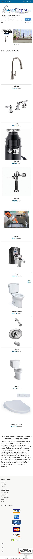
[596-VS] (16, 69)
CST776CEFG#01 (17, 312)
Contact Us (3, 484)
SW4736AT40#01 (16, 424)
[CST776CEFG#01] (16, 294)
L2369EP (16, 349)
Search (28, 19)
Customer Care (4, 492)
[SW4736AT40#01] (16, 407)
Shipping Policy (5, 497)
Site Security (4, 501)
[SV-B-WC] (16, 219)
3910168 (16, 199)
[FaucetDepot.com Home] (16, 9)
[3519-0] (16, 369)
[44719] (16, 256)
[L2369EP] (16, 332)
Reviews (3, 486)
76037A (16, 161)
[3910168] (16, 181)
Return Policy (4, 499)
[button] (15, 44)
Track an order (4, 495)
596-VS (16, 86)
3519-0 (16, 387)
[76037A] (16, 144)
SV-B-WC (16, 236)
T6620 (16, 124)
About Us (3, 482)
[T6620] (16, 106)
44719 (16, 274)
